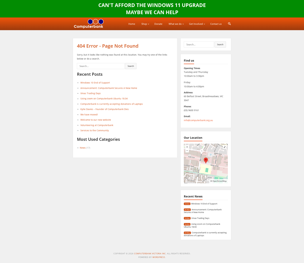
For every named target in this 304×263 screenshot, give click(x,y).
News (83, 147)
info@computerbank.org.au (198, 120)
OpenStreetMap (219, 181)
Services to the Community (94, 130)
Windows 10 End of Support (95, 82)
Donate (158, 23)
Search (131, 66)
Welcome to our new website (95, 119)
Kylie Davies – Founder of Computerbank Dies (104, 109)
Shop (144, 23)
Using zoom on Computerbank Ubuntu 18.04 (104, 98)
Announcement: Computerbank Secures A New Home (108, 88)
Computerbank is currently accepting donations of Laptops (111, 103)
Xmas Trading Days (90, 93)
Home (131, 23)
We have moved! (89, 114)
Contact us (216, 23)
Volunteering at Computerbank (96, 125)
